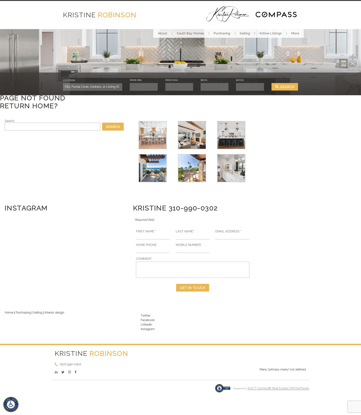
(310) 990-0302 (70, 364)
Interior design (54, 312)
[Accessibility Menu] (10, 404)
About (162, 33)
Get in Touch (192, 288)
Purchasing (222, 33)
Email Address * (228, 231)
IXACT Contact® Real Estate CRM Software (278, 388)
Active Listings (270, 33)
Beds (204, 80)
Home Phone (146, 245)
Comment (144, 259)
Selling (245, 33)
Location (69, 80)
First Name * (146, 231)
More (295, 33)
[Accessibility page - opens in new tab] (222, 390)
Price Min (136, 80)
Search (9, 121)
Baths (240, 80)
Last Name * (185, 231)
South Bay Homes (190, 33)
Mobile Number (188, 245)
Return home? (29, 106)
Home (9, 312)
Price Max (171, 80)
